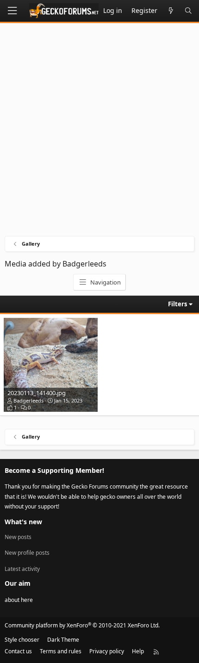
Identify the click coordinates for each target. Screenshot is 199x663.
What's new (23, 521)
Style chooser (22, 640)
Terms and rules (60, 651)
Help (138, 651)
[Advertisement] (99, 131)
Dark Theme (63, 640)
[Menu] (12, 11)
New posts (18, 537)
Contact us (18, 651)
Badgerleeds (28, 400)
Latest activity (22, 569)
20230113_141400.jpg (36, 393)
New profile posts (27, 553)
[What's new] (171, 10)
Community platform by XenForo (82, 625)
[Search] (188, 10)
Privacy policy (106, 651)
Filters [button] (177, 304)
